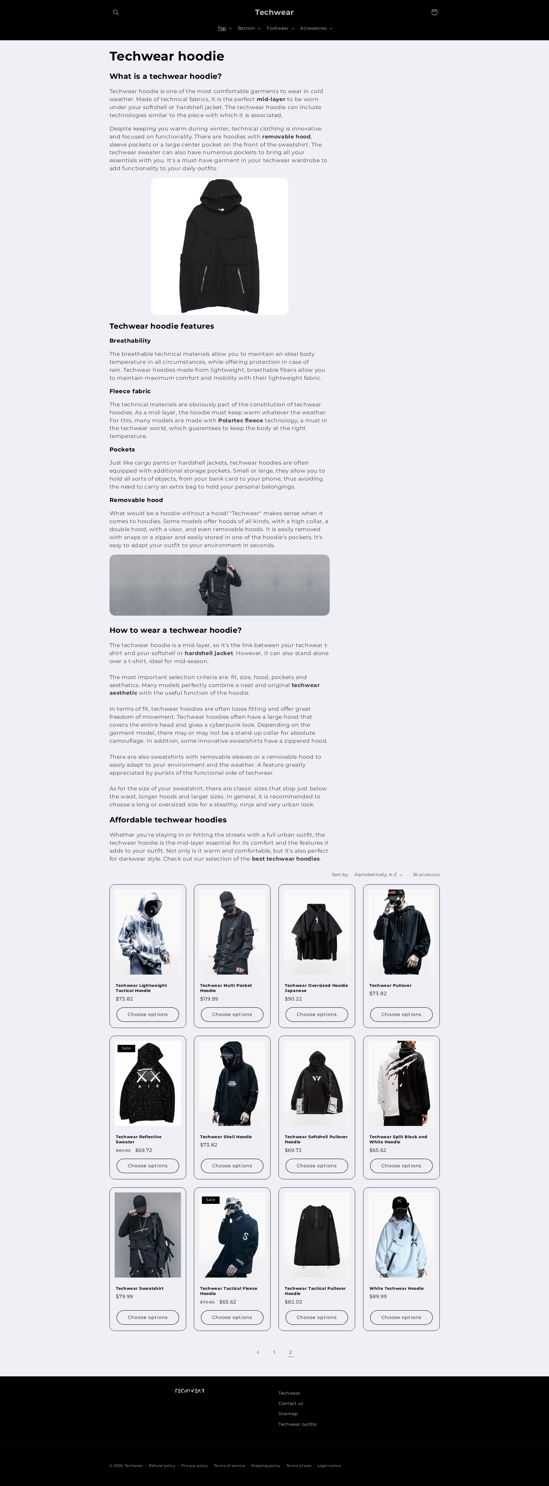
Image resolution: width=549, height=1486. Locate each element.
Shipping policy (266, 1466)
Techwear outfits (298, 1424)
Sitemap (288, 1413)
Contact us (291, 1403)
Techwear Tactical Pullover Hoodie (315, 1291)
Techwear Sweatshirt (140, 1288)
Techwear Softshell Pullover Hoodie (316, 1139)
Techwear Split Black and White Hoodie (398, 1139)
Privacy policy (194, 1466)
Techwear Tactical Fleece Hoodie (229, 1291)
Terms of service (229, 1466)
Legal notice (329, 1466)
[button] (116, 12)
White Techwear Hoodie (396, 1288)
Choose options (148, 1014)
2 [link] (290, 1352)
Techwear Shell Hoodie (226, 1136)
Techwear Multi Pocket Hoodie (226, 988)
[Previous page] (258, 1352)
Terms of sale (299, 1466)
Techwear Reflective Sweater (139, 1139)
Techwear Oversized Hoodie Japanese (316, 988)
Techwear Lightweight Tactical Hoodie (141, 988)
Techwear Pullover (390, 985)
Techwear (290, 1393)
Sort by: (340, 874)
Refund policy (162, 1466)
